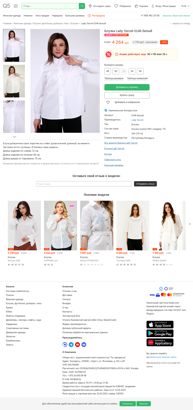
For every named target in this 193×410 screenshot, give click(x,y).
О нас (65, 307)
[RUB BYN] (184, 6)
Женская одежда (12, 15)
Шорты (9, 344)
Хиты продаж (42, 15)
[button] (14, 27)
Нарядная (57, 15)
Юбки (9, 311)
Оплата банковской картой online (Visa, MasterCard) (89, 320)
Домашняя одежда (15, 332)
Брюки (9, 307)
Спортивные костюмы (17, 328)
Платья (10, 295)
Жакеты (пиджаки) (15, 316)
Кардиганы (11, 324)
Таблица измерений (137, 78)
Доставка (67, 295)
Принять (143, 403)
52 (124, 71)
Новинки (28, 15)
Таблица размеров (113, 78)
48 (107, 71)
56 (140, 71)
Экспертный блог (71, 316)
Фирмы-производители (74, 324)
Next (189, 223)
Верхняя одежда (14, 299)
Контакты (67, 311)
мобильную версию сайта (162, 357)
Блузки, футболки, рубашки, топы (23, 303)
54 (132, 71)
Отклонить (128, 403)
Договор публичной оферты (76, 328)
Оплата (66, 299)
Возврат (66, 303)
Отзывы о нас (69, 291)
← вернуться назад (180, 23)
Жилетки (10, 336)
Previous (3, 223)
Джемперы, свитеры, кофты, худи (23, 320)
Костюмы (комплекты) (17, 291)
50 (115, 71)
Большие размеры (75, 15)
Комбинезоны (13, 340)
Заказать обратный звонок (176, 15)
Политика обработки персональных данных (85, 332)
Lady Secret (137, 120)
